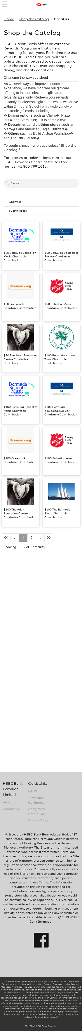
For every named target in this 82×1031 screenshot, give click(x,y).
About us (9, 802)
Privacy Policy (38, 820)
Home (9, 19)
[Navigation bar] (5, 5)
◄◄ (6, 537)
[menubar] (41, 207)
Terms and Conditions (36, 800)
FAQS (32, 791)
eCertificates (18, 210)
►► (48, 537)
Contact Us (11, 809)
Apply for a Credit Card (37, 811)
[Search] (7, 183)
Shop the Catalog (34, 19)
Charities (15, 202)
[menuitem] (41, 202)
